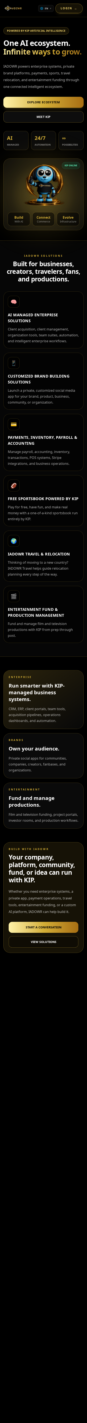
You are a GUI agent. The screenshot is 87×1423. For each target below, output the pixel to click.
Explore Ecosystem (43, 102)
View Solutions (43, 942)
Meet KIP (44, 117)
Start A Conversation (43, 927)
